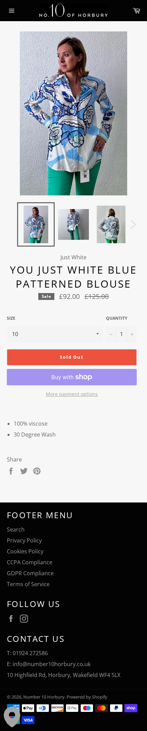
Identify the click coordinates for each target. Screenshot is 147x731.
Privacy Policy (24, 540)
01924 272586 (30, 653)
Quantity (116, 318)
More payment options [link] (72, 394)
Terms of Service (28, 584)
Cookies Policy (25, 551)
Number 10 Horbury (44, 697)
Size (11, 318)
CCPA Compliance (29, 562)
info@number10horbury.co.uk (52, 664)
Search (16, 529)
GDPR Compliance (30, 573)
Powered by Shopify (87, 697)
